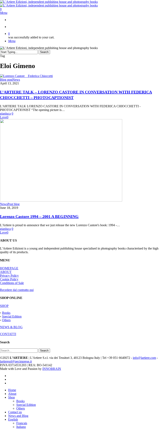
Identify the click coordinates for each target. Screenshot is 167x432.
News (16, 79)
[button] (3, 13)
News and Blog (18, 415)
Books (6, 312)
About (12, 393)
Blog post (6, 79)
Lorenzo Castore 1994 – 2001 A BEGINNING (39, 216)
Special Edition (12, 316)
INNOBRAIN (51, 368)
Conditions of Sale (12, 283)
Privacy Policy (9, 275)
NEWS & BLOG (11, 327)
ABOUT (6, 272)
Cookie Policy (9, 279)
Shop (11, 397)
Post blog (14, 204)
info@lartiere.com (144, 357)
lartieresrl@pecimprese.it (16, 361)
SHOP (4, 306)
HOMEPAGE (9, 268)
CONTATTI (8, 334)
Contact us (15, 412)
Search (44, 52)
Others (6, 320)
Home (12, 390)
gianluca (5, 113)
